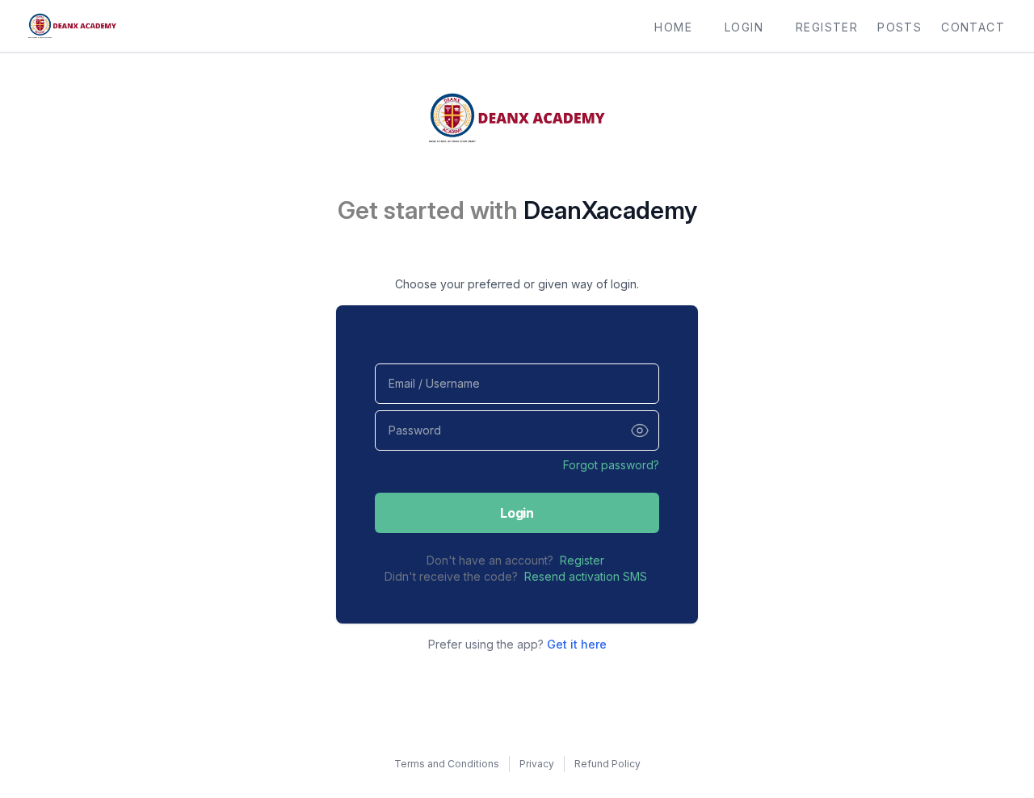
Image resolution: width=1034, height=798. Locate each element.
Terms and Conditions (446, 764)
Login (516, 513)
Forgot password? (611, 465)
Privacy (536, 764)
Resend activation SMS (585, 576)
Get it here (577, 644)
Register (582, 560)
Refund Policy (607, 764)
